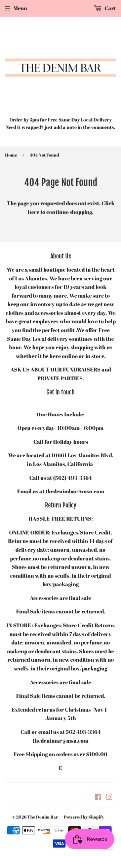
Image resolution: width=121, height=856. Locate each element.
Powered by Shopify (84, 817)
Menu (20, 8)
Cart (110, 8)
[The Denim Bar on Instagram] (109, 797)
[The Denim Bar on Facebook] (98, 797)
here (33, 212)
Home (11, 155)
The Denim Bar (42, 817)
